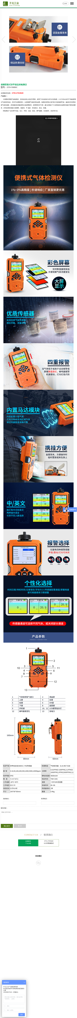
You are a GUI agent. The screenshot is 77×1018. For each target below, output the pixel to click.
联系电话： (44, 798)
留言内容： (4, 808)
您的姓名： (6, 798)
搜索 (65, 3)
